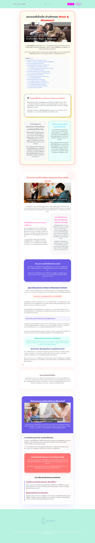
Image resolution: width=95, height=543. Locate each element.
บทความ (19, 4)
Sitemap (23, 4)
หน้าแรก (15, 4)
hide (31, 58)
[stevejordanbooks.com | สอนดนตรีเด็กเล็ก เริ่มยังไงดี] (47, 4)
